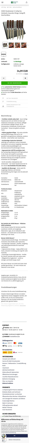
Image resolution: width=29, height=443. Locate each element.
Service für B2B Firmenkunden (11, 361)
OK (14, 435)
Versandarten (7, 350)
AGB (3, 370)
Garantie (10, 381)
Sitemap (9, 407)
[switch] (3, 441)
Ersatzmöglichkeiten (8, 401)
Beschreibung (6, 116)
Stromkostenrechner (8, 394)
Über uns (5, 381)
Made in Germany (7, 403)
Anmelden (23, 305)
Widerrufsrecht (6, 372)
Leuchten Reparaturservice (10, 376)
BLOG (3, 365)
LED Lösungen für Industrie (10, 398)
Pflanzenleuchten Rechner (10, 396)
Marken (4, 407)
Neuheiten (9, 409)
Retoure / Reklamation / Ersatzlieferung (14, 363)
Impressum (5, 368)
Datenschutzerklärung (10, 432)
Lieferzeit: (4, 61)
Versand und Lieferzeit (9, 359)
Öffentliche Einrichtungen (9, 374)
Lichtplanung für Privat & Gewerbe (12, 390)
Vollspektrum (22, 396)
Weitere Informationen (14, 439)
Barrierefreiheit (9, 370)
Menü (2, 2)
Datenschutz (15, 372)
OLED (3, 409)
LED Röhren (21, 398)
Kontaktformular (15, 336)
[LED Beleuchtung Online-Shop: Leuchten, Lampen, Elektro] (14, 2)
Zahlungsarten (7, 340)
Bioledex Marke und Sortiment (11, 392)
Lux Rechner (18, 394)
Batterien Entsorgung (8, 379)
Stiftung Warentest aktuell (10, 405)
